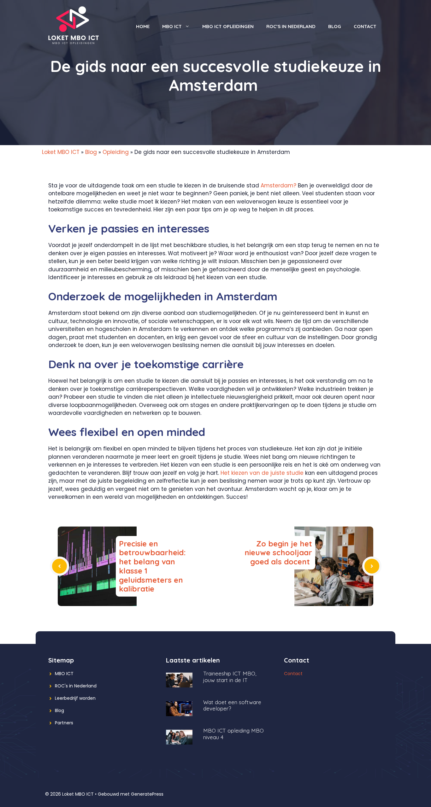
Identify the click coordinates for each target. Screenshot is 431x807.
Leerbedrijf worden (75, 698)
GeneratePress (147, 794)
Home (143, 26)
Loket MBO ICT (61, 152)
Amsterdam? (278, 185)
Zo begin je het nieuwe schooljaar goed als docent (278, 553)
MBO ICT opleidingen (228, 26)
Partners (64, 723)
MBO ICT (172, 26)
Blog (334, 26)
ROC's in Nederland (76, 686)
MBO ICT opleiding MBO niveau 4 (233, 733)
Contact (365, 26)
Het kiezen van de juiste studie (262, 473)
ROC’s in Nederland (291, 26)
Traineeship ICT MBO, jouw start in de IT (229, 676)
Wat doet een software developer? (232, 705)
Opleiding (116, 152)
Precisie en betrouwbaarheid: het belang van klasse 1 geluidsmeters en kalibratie (152, 566)
